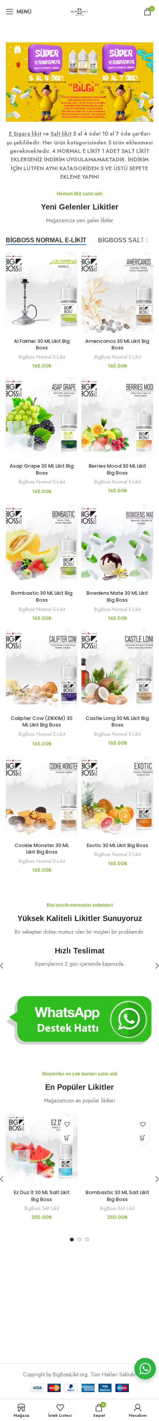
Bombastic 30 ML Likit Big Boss (42, 596)
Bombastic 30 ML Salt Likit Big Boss (117, 1196)
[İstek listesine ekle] (67, 1124)
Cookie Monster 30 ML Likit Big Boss (42, 849)
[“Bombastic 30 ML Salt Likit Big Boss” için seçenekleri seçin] (142, 1137)
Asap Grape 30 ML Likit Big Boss (42, 469)
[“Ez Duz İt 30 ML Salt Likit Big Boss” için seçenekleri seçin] (67, 1137)
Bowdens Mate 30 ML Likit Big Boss (117, 596)
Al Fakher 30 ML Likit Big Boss (42, 344)
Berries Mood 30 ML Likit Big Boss (117, 469)
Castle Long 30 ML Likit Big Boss (117, 721)
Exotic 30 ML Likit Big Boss (117, 845)
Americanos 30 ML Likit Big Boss (117, 344)
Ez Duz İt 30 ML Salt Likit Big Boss (42, 1196)
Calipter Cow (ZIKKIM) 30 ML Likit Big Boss (42, 721)
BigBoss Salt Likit (41, 1208)
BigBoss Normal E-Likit (42, 357)
